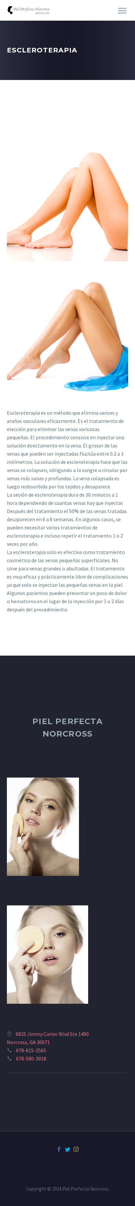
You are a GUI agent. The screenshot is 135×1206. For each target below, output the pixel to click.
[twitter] (67, 1149)
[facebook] (59, 1149)
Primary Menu (122, 11)
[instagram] (76, 1149)
